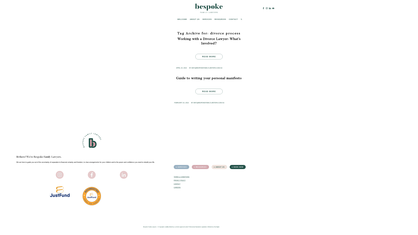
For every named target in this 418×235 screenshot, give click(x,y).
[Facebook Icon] (91, 174)
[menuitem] (182, 19)
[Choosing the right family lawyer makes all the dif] (287, 197)
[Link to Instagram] (266, 8)
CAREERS (177, 187)
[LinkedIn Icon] (123, 174)
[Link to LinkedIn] (270, 8)
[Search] (240, 19)
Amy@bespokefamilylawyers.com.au (206, 68)
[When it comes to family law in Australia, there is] (365, 197)
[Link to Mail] (273, 8)
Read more (209, 56)
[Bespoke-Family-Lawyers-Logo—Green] (209, 8)
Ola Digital (216, 226)
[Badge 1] (91, 196)
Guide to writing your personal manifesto (209, 78)
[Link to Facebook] (263, 8)
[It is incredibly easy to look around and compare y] (287, 152)
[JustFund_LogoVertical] (59, 192)
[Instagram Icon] (59, 174)
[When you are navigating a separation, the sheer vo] (365, 152)
